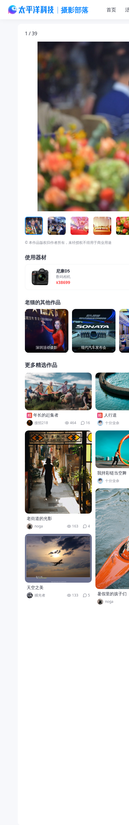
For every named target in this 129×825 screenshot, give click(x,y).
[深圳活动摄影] (46, 331)
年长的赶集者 (45, 415)
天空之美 (35, 587)
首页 (111, 9)
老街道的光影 (39, 518)
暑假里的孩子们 (112, 594)
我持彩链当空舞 (112, 473)
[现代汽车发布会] (94, 331)
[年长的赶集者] (58, 391)
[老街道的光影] (58, 472)
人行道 (110, 415)
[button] (53, 126)
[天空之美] (58, 558)
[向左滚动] (30, 225)
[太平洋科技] (31, 9)
